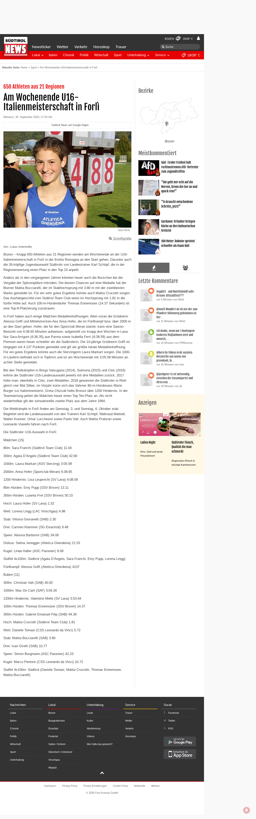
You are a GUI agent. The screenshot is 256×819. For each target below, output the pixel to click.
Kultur (90, 720)
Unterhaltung (136, 55)
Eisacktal (53, 728)
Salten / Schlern (57, 744)
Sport (117, 55)
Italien (53, 55)
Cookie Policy (120, 785)
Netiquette (139, 785)
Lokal (36, 55)
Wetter (62, 47)
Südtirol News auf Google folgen (70, 125)
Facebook (173, 713)
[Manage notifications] (246, 810)
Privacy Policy (69, 785)
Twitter (171, 720)
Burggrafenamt (56, 720)
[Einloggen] (198, 38)
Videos (90, 736)
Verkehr (80, 47)
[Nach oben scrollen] (102, 773)
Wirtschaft (101, 55)
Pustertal (53, 736)
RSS (170, 728)
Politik (84, 55)
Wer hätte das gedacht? (100, 744)
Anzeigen (147, 402)
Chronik (68, 55)
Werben (155, 785)
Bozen (51, 713)
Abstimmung (93, 728)
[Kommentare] (153, 268)
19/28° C (193, 55)
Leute (90, 713)
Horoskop (101, 47)
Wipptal (52, 767)
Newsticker (41, 47)
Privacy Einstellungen (95, 785)
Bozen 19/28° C (179, 38)
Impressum (50, 785)
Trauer (121, 47)
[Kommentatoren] (186, 268)
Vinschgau (54, 759)
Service (160, 55)
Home (24, 67)
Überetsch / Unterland (60, 752)
